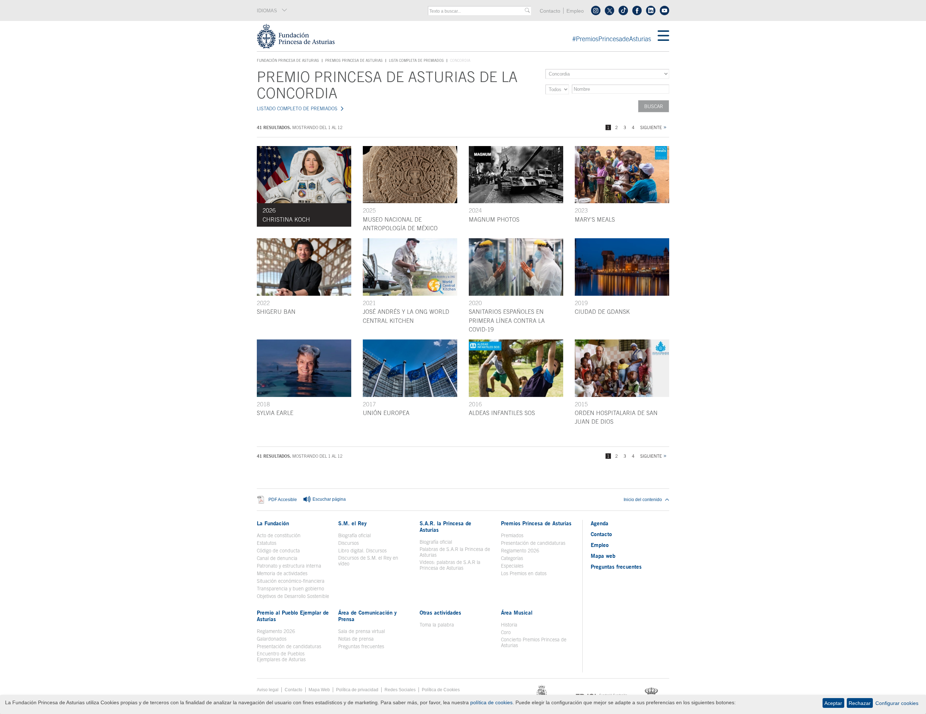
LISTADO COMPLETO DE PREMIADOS (297, 108)
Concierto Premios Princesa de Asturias (533, 642)
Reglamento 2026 (520, 550)
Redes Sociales (400, 689)
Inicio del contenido (643, 499)
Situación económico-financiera (290, 581)
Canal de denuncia (277, 558)
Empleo (575, 11)
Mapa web (603, 555)
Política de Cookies (441, 689)
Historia (509, 625)
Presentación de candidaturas (533, 543)
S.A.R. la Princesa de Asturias (445, 526)
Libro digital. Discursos (362, 550)
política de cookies (491, 702)
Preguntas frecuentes (361, 646)
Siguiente (651, 127)
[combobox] (477, 11)
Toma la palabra (437, 625)
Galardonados (271, 639)
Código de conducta (278, 550)
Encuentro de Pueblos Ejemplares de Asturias (281, 656)
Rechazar (860, 703)
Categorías (512, 558)
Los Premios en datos (524, 573)
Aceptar (833, 703)
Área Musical (516, 612)
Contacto (550, 11)
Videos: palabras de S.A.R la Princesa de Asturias (450, 565)
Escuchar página (328, 499)
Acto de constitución (279, 535)
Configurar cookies (896, 703)
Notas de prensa (356, 639)
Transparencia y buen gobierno (290, 588)
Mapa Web (319, 689)
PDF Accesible (282, 500)
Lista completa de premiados (416, 60)
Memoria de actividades (282, 573)
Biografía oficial (354, 535)
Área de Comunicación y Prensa (367, 615)
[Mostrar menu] (663, 36)
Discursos (348, 543)
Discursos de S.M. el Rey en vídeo (372, 561)
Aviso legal (268, 689)
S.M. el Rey (352, 523)
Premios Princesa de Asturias (354, 60)
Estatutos (266, 543)
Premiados (512, 535)
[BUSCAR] (527, 11)
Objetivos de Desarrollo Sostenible (293, 596)
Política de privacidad (357, 689)
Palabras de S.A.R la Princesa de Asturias (455, 552)
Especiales (512, 566)
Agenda (599, 523)
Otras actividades (440, 612)
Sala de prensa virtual (361, 631)
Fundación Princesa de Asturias (288, 60)
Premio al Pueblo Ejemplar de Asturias (293, 615)
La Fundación (273, 523)
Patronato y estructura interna (289, 566)
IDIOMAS (267, 10)
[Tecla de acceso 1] (457, 36)
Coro (506, 632)
